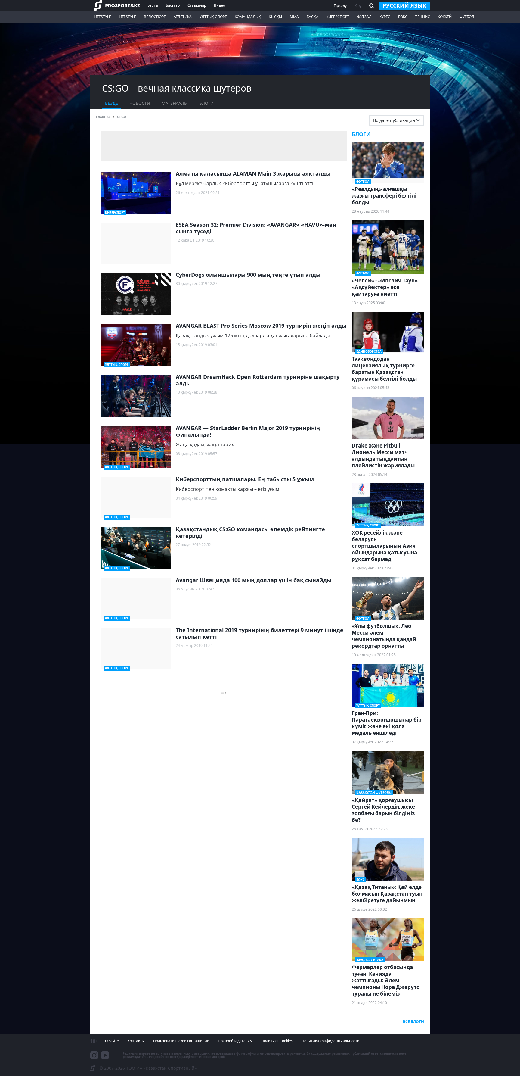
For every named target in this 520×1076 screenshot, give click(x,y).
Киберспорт (337, 16)
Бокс (402, 16)
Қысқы (275, 16)
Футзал (364, 16)
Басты (152, 5)
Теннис (422, 16)
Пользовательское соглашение (181, 1040)
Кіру (357, 5)
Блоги (206, 103)
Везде (111, 103)
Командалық (248, 16)
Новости (139, 103)
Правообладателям (235, 1040)
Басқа (312, 16)
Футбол (467, 16)
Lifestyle (102, 16)
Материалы (175, 103)
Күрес (384, 16)
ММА (294, 16)
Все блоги (413, 1021)
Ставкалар (196, 5)
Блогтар (173, 5)
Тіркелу (340, 5)
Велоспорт (155, 16)
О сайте (112, 1040)
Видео (219, 5)
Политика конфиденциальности (331, 1040)
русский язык (404, 5)
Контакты (136, 1040)
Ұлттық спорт (213, 16)
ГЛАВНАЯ (103, 117)
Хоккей (445, 16)
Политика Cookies (277, 1040)
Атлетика (183, 16)
